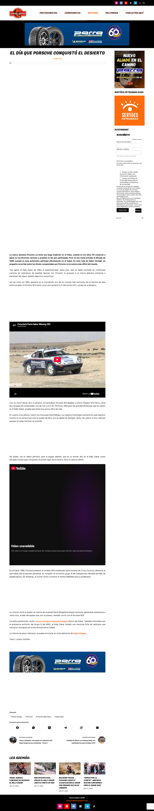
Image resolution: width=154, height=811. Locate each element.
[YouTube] (125, 2)
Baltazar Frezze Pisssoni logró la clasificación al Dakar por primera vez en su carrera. (69, 783)
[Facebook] (121, 2)
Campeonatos (72, 13)
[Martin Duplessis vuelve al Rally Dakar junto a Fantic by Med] (45, 768)
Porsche (28, 717)
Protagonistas (48, 13)
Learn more (138, 205)
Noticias (93, 13)
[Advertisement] (57, 238)
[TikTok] (140, 2)
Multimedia (111, 13)
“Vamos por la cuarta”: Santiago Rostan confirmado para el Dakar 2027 (93, 782)
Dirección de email (124, 142)
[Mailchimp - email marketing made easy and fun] (138, 212)
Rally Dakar (59, 717)
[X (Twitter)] (130, 2)
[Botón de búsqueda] (142, 218)
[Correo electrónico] (97, 727)
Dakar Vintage (16, 717)
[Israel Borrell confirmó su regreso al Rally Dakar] (20, 768)
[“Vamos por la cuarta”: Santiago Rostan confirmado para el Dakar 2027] (94, 768)
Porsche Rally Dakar (43, 717)
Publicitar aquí (134, 13)
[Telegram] (135, 2)
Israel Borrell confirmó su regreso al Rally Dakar (19, 780)
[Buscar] (144, 3)
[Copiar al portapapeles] (81, 727)
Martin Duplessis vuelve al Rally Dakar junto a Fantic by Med (44, 780)
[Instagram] (116, 2)
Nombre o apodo (123, 149)
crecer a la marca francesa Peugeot (51, 621)
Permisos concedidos (125, 161)
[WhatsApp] (33, 727)
